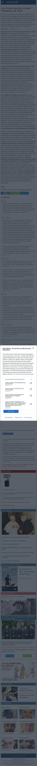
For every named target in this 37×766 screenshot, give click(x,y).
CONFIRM (11, 411)
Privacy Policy (28, 417)
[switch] (30, 383)
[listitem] (18, 379)
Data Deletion (8, 417)
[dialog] (18, 383)
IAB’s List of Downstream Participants (20, 374)
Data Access (18, 417)
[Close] (33, 348)
